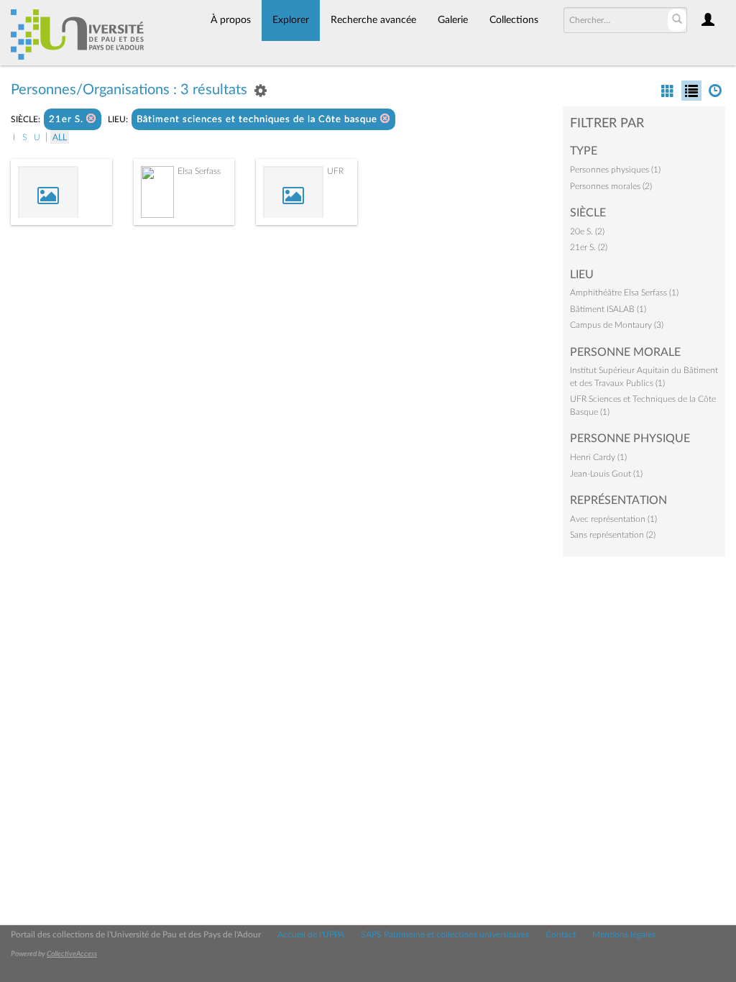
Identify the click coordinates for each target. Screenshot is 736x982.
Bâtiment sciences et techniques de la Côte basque (258, 119)
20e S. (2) (587, 231)
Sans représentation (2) (613, 535)
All (59, 137)
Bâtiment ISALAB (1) (608, 309)
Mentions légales (624, 934)
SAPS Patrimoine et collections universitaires (445, 934)
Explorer (290, 20)
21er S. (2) (588, 247)
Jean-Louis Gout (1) (606, 473)
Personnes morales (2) (611, 186)
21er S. (67, 119)
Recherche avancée (373, 20)
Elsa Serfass (199, 171)
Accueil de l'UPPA (310, 934)
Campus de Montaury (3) (616, 325)
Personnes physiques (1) (615, 169)
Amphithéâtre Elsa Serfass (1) (624, 292)
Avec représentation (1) (613, 519)
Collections (513, 20)
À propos (231, 20)
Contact (561, 934)
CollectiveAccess (72, 954)
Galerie (453, 20)
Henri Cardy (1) (598, 457)
